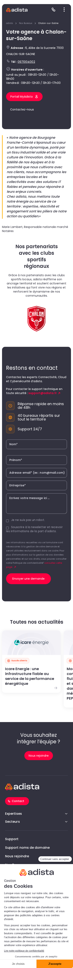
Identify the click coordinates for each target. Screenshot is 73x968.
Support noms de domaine (27, 847)
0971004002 (26, 62)
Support (12, 839)
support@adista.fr (42, 393)
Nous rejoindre (17, 856)
